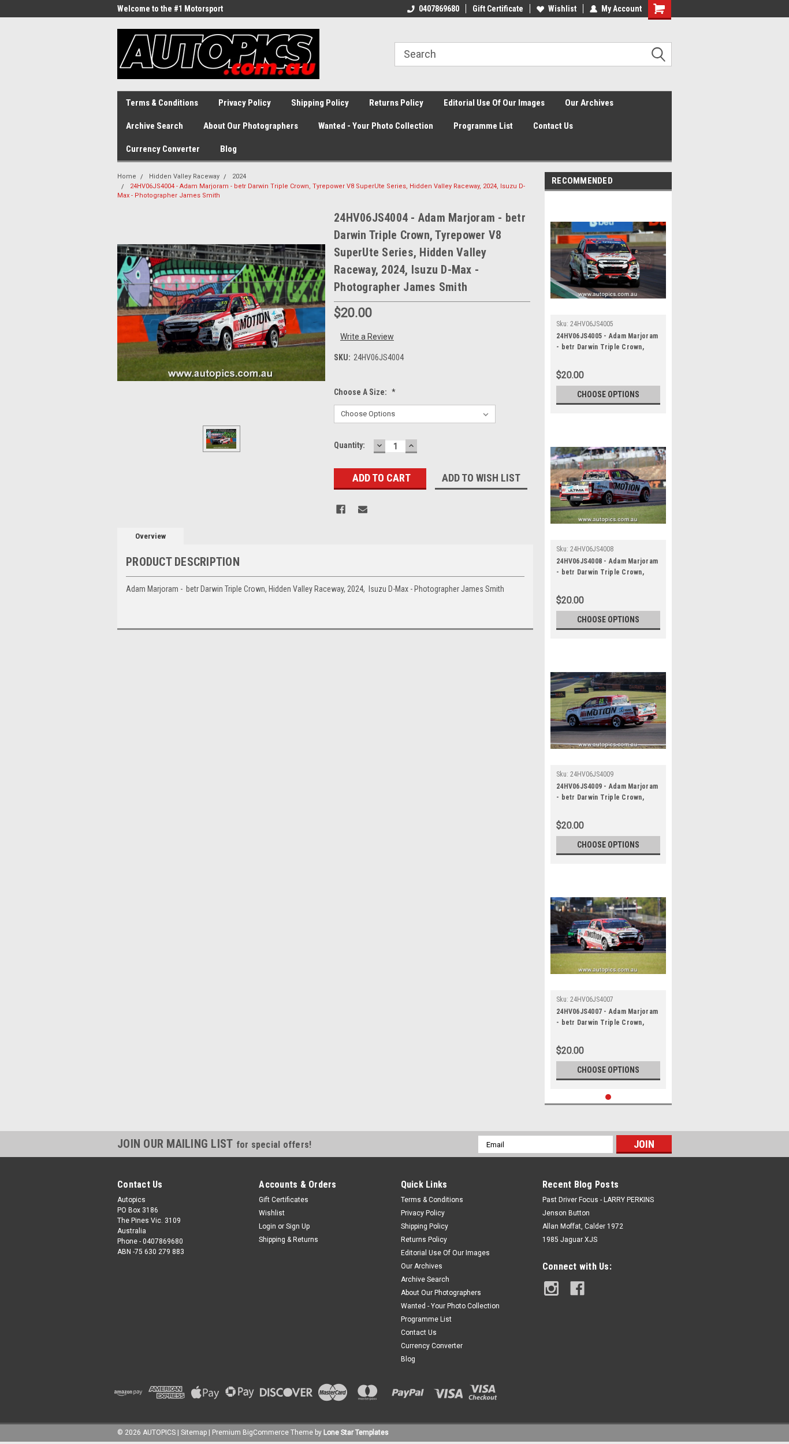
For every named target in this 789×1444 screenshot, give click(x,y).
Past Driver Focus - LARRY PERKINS (598, 1200)
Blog (228, 149)
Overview (150, 536)
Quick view (608, 306)
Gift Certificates (283, 1200)
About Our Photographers (250, 126)
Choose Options (608, 394)
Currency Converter (163, 149)
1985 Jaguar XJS (569, 1240)
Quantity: (349, 445)
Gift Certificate (497, 8)
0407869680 (439, 8)
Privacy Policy (244, 103)
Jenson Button (566, 1213)
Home (126, 176)
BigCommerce (266, 1432)
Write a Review (367, 336)
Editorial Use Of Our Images (494, 103)
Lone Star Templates (356, 1432)
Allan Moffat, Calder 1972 (582, 1226)
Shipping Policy (320, 103)
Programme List (483, 126)
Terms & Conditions (162, 103)
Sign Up (298, 1226)
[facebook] (577, 1288)
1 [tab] (608, 1097)
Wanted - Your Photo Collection (375, 126)
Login (267, 1226)
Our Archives (589, 103)
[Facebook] (340, 509)
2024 (239, 176)
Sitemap (194, 1432)
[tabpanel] (608, 305)
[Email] (362, 509)
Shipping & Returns (288, 1240)
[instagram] (551, 1288)
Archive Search (154, 126)
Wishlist (562, 8)
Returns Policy (396, 103)
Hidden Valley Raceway (184, 176)
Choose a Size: (365, 392)
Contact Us (553, 126)
